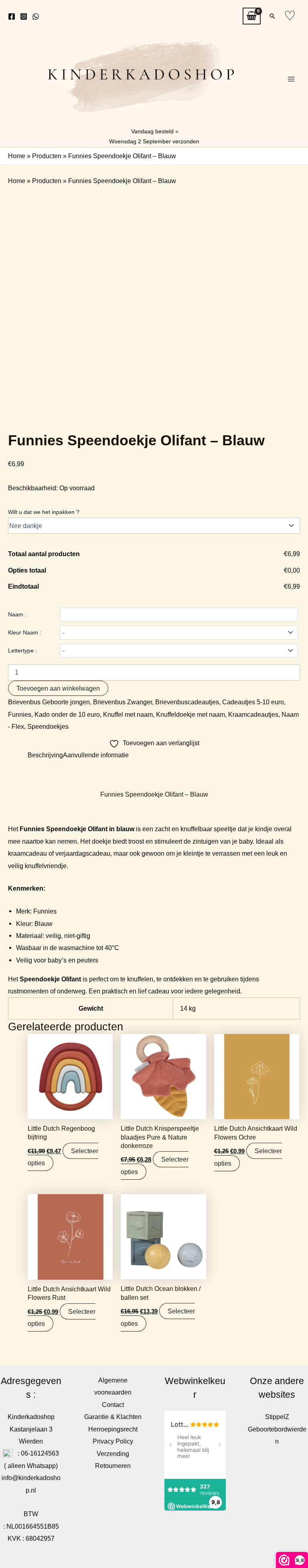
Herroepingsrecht (113, 1429)
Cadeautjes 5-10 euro (253, 701)
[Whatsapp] (35, 16)
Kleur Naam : (24, 632)
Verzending (113, 1453)
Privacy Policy (113, 1441)
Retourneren (113, 1465)
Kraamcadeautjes (253, 714)
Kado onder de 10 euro (67, 714)
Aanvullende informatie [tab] (96, 755)
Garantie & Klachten (113, 1416)
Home (16, 155)
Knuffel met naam (128, 714)
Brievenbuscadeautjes (187, 701)
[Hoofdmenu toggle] (291, 79)
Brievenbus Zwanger (122, 701)
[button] (272, 16)
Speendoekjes (48, 726)
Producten (46, 155)
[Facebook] (11, 16)
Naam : (17, 614)
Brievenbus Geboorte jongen (49, 701)
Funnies (19, 714)
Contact (113, 1404)
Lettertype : (22, 650)
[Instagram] (23, 16)
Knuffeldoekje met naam (190, 714)
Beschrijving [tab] (45, 755)
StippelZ (277, 1416)
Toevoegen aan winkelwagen (58, 688)
